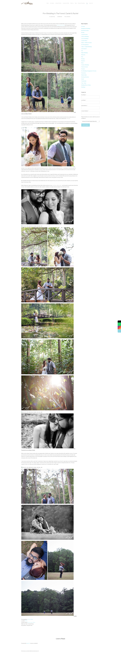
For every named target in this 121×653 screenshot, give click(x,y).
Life (82, 50)
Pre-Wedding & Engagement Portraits (88, 70)
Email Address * (84, 105)
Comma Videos (84, 40)
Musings (83, 58)
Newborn (83, 60)
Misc (82, 56)
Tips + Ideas (83, 83)
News (82, 62)
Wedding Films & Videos (86, 85)
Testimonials (83, 81)
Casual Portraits (84, 34)
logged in (28, 643)
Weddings (83, 87)
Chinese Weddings (85, 36)
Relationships (84, 74)
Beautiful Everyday (85, 30)
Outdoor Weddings (85, 64)
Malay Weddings (84, 52)
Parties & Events (84, 66)
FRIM (26, 620)
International (83, 48)
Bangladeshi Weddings (85, 28)
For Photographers (85, 44)
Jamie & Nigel (30, 619)
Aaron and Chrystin (61, 25)
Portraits (83, 68)
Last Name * (83, 100)
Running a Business (85, 76)
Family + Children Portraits (86, 42)
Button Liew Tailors (31, 622)
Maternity (83, 54)
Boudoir (82, 32)
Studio (82, 79)
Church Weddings (84, 38)
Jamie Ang (53, 16)
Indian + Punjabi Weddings (86, 46)
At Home (83, 26)
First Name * (83, 94)
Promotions (83, 72)
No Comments (67, 16)
